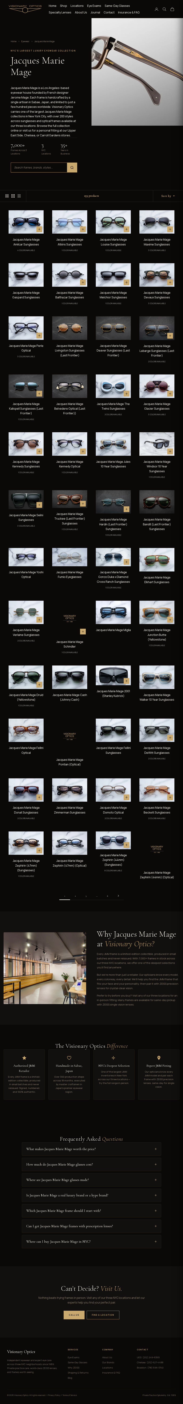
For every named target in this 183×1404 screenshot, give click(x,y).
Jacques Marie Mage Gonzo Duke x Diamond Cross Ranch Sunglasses (113, 577)
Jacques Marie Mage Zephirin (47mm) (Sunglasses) (26, 865)
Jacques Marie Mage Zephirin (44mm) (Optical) (157, 875)
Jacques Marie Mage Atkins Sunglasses (69, 242)
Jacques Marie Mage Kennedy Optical (69, 464)
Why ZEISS (73, 1367)
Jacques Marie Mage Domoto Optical (113, 810)
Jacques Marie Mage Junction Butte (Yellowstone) (157, 634)
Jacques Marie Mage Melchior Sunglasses (113, 295)
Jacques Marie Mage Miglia (113, 630)
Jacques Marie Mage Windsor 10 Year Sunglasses (157, 466)
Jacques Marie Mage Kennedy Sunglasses (26, 464)
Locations (77, 6)
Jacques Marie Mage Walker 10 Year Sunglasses (157, 697)
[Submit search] (72, 167)
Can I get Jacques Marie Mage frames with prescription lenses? (69, 1226)
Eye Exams (94, 6)
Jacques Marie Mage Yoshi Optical (26, 574)
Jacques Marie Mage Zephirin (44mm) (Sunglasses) (113, 860)
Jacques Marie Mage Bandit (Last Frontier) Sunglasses (157, 524)
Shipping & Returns (78, 1372)
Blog (70, 1377)
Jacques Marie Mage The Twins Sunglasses (113, 406)
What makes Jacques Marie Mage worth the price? (61, 1149)
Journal (95, 12)
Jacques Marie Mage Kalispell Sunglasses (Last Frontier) (26, 408)
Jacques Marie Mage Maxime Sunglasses (157, 242)
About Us (81, 12)
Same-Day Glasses (117, 6)
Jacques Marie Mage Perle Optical (26, 348)
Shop (63, 6)
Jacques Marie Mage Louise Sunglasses (113, 242)
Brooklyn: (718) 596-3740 (150, 1367)
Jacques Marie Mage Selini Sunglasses (26, 517)
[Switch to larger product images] (7, 196)
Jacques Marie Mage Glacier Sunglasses (157, 406)
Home (52, 6)
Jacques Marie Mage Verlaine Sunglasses (26, 632)
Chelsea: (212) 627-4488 (150, 1362)
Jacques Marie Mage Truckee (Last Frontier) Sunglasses (69, 518)
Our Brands (108, 1362)
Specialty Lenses (60, 12)
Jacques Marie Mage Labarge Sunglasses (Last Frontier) (157, 350)
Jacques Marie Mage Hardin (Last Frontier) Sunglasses (113, 524)
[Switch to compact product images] (19, 196)
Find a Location (103, 1315)
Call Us (74, 1315)
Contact (109, 12)
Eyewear (25, 41)
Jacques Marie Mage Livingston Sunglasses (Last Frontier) (70, 350)
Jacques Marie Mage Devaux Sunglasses (157, 295)
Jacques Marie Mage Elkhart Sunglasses (157, 579)
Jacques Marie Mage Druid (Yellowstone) (26, 697)
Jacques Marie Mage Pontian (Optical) (69, 762)
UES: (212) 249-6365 (148, 1357)
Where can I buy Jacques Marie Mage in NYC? (58, 1241)
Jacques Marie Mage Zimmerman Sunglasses (69, 810)
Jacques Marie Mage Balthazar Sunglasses (69, 295)
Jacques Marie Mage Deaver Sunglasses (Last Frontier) (113, 350)
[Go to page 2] (118, 896)
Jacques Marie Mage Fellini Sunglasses (113, 750)
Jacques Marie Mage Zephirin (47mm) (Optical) (70, 863)
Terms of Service (69, 1395)
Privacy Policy (54, 1395)
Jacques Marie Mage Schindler (69, 644)
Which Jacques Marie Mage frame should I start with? (63, 1211)
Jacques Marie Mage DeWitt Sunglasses (157, 750)
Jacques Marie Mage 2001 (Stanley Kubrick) (113, 693)
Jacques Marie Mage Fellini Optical (26, 750)
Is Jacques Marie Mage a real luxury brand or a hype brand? (67, 1195)
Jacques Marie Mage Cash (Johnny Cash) (70, 697)
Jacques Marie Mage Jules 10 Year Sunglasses (113, 464)
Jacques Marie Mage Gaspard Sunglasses (26, 295)
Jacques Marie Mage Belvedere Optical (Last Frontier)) (69, 408)
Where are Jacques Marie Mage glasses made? (57, 1180)
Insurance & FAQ (129, 12)
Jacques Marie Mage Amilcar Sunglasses (26, 242)
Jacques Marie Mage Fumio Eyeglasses (69, 574)
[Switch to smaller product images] (13, 196)
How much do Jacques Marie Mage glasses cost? (59, 1164)
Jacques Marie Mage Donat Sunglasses (26, 810)
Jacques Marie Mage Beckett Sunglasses (157, 810)
